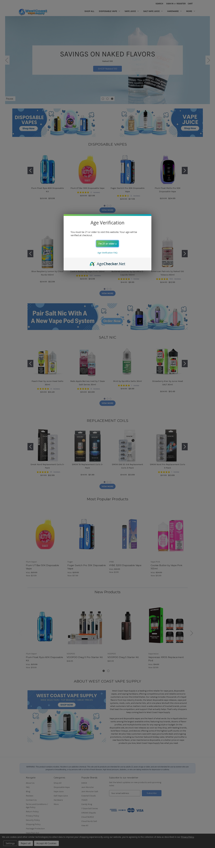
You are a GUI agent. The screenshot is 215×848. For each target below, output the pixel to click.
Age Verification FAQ (107, 252)
